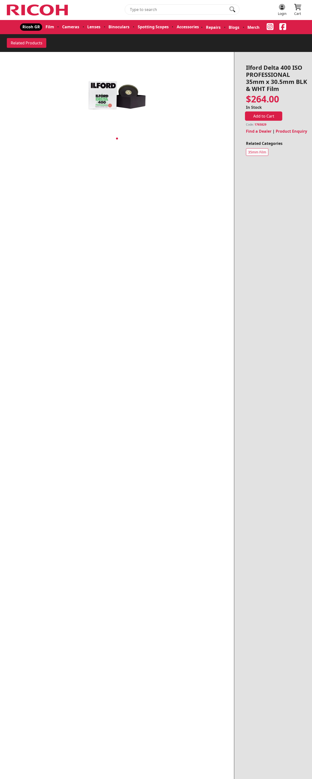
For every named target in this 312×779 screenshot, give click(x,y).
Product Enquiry (291, 131)
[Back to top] (305, 772)
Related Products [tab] (26, 43)
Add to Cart (263, 116)
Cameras (70, 27)
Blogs (234, 27)
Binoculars (118, 27)
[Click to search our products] (232, 9)
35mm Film (257, 152)
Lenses (93, 27)
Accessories (188, 27)
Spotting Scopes (153, 27)
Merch (253, 27)
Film (50, 27)
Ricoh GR (31, 27)
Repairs (213, 27)
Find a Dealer (259, 131)
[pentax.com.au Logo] (38, 10)
